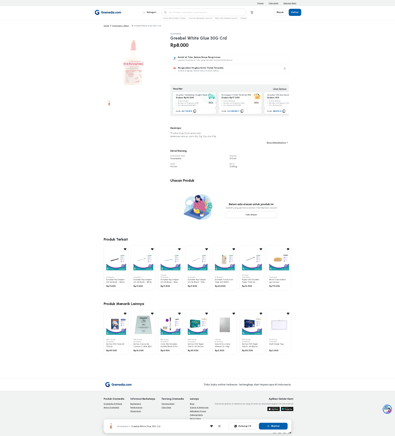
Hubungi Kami (289, 3)
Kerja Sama (195, 419)
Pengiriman (135, 411)
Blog (192, 404)
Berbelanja (135, 404)
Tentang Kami (168, 404)
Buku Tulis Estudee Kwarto (226, 18)
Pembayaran (136, 407)
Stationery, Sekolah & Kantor (121, 26)
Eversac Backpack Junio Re (200, 18)
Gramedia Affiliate (113, 404)
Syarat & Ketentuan (199, 407)
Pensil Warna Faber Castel (174, 18)
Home (106, 26)
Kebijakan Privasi (198, 411)
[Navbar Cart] (252, 12)
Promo (260, 3)
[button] (229, 69)
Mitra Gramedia (111, 407)
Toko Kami (273, 3)
